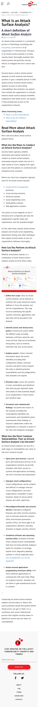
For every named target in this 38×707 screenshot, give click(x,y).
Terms (19, 692)
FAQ (19, 688)
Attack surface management (17, 187)
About (19, 685)
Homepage (5, 12)
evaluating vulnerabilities (12, 47)
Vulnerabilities (25, 12)
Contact (18, 699)
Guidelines (19, 696)
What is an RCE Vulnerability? (17, 114)
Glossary (14, 12)
